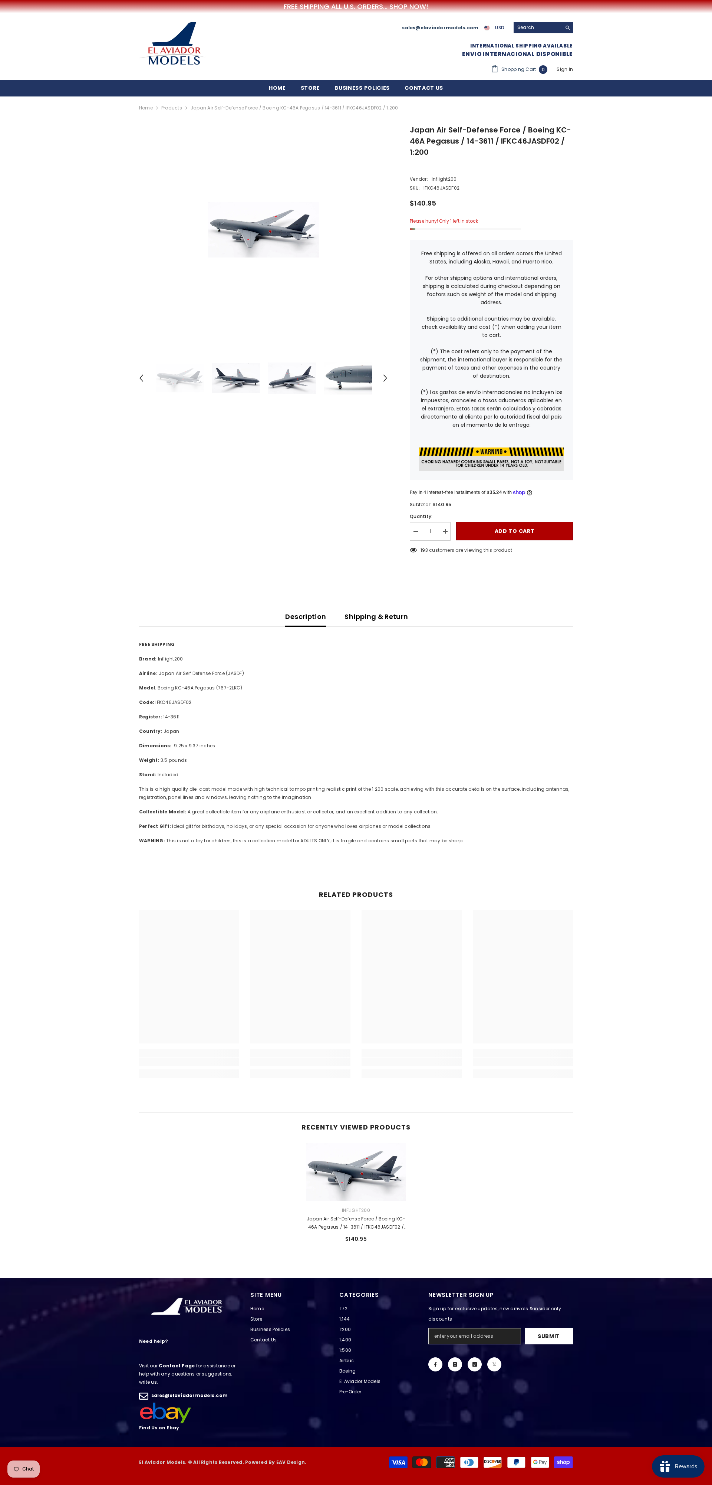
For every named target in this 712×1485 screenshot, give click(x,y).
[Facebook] (435, 1364)
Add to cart (515, 531)
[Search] (543, 27)
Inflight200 (444, 179)
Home (146, 108)
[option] (263, 229)
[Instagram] (455, 1364)
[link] (189, 1062)
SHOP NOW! (408, 7)
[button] (141, 378)
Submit (549, 1336)
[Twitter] (494, 1364)
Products (171, 108)
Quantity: (421, 516)
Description (305, 616)
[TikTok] (475, 1364)
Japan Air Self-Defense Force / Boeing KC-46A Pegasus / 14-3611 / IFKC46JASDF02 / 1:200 (356, 1223)
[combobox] (537, 27)
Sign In (565, 69)
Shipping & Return (376, 616)
